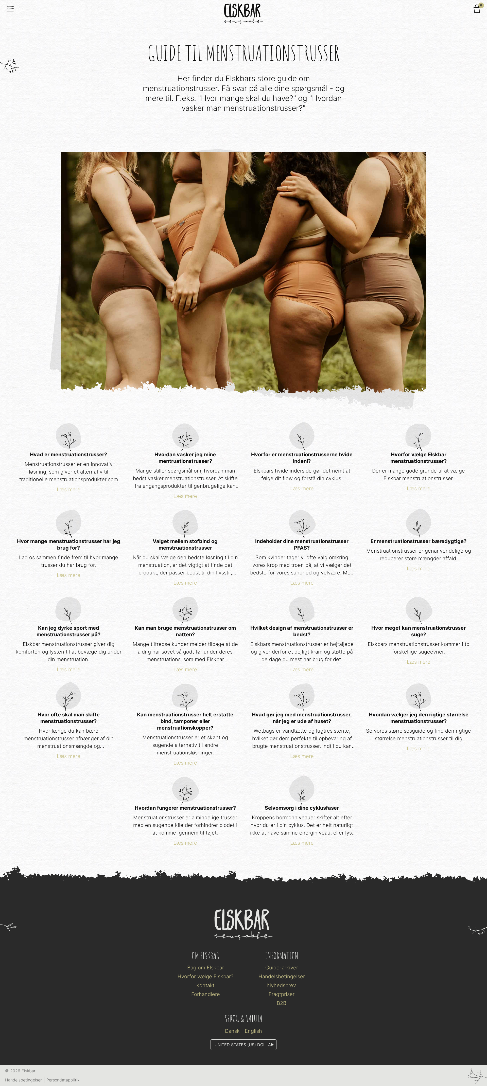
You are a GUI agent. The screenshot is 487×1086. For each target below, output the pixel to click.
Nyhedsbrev (281, 985)
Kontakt (205, 985)
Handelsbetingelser (281, 976)
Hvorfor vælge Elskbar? (205, 976)
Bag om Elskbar (205, 968)
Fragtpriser (281, 994)
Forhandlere (205, 994)
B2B (281, 1003)
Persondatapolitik (62, 1079)
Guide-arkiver (281, 968)
